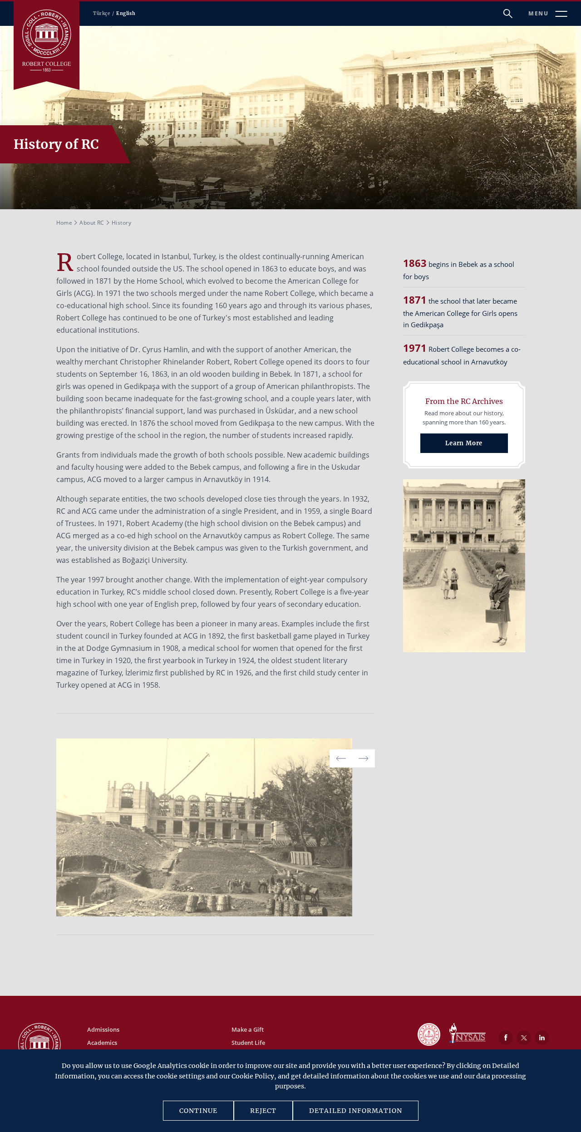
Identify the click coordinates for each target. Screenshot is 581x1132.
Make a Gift (247, 1029)
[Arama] (508, 13)
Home (64, 222)
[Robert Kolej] (46, 40)
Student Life (248, 1042)
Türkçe (101, 13)
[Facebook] (505, 1037)
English (125, 13)
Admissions (103, 1029)
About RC (91, 222)
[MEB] (429, 1035)
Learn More (464, 443)
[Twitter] (524, 1037)
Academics (102, 1042)
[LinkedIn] (542, 1037)
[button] (363, 758)
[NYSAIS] (467, 1034)
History (121, 222)
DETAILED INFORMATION (355, 1111)
